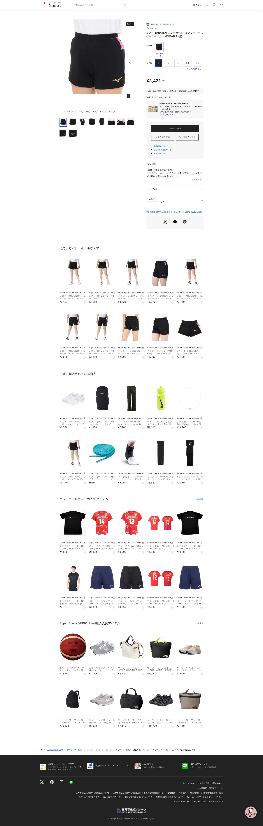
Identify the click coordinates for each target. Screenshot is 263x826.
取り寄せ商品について (162, 150)
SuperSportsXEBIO (55, 750)
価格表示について (161, 146)
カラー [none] (149, 46)
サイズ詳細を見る (194, 69)
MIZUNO (153, 28)
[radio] (159, 49)
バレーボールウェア (113, 750)
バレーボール (94, 750)
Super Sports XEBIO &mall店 (162, 24)
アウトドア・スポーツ (76, 750)
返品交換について (161, 153)
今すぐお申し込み (166, 115)
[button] (97, 64)
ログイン (197, 5)
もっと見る (196, 179)
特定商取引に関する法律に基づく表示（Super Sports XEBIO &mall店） (173, 212)
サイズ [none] (149, 63)
